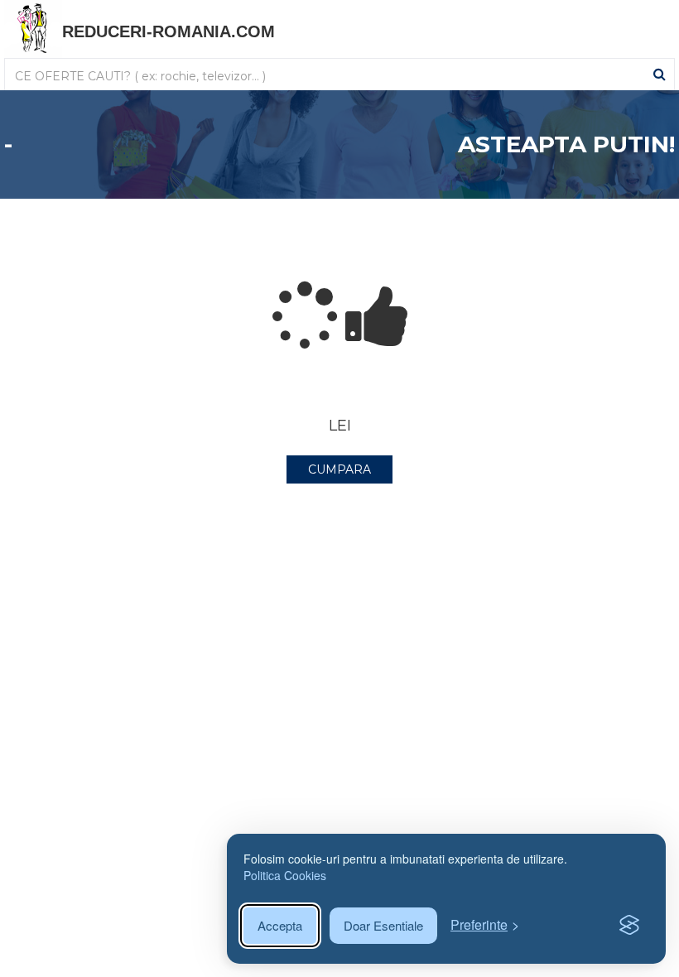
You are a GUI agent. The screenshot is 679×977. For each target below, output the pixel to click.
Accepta (280, 925)
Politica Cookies (284, 875)
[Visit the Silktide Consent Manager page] (629, 926)
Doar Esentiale (383, 925)
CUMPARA (339, 469)
